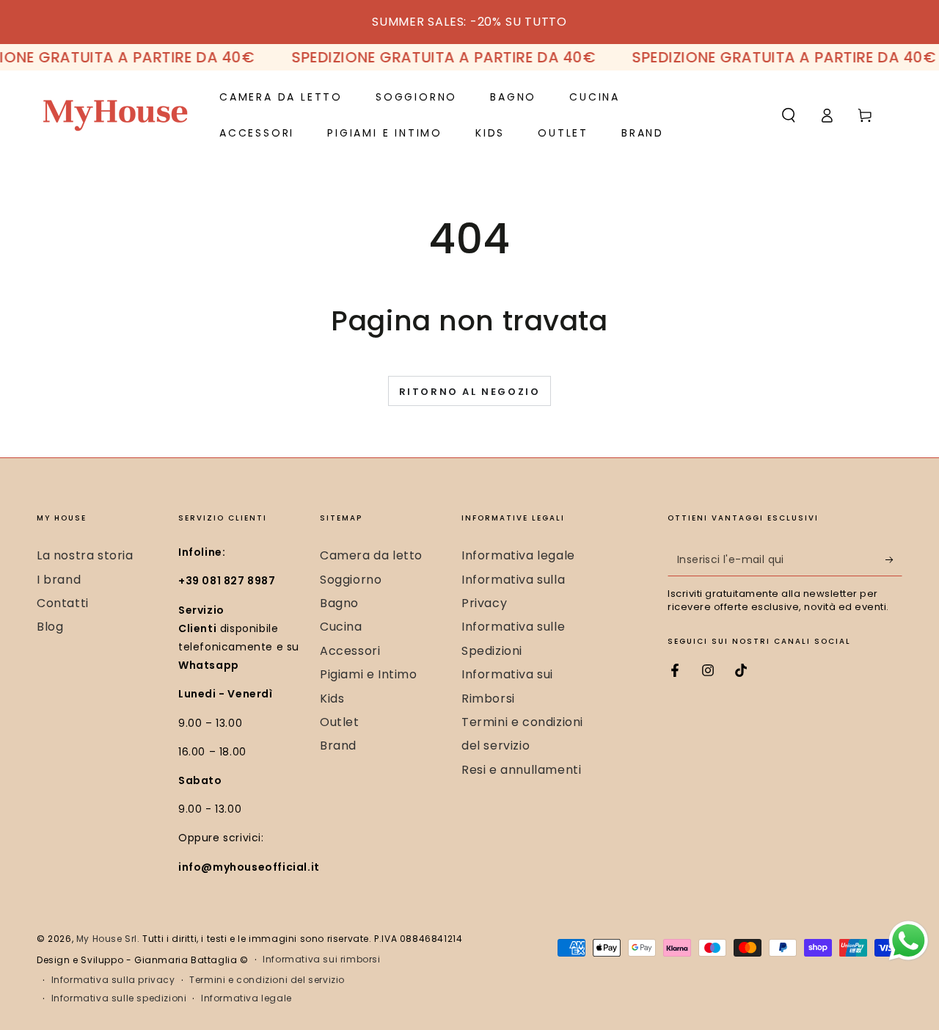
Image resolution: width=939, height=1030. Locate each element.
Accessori (350, 650)
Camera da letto (371, 555)
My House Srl (106, 938)
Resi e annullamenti (521, 769)
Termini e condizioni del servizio (267, 980)
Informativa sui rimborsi (321, 959)
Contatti (63, 603)
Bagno (339, 603)
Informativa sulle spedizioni (119, 998)
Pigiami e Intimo (368, 674)
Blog (50, 626)
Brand (338, 745)
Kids (332, 698)
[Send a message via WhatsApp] (908, 941)
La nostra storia (85, 555)
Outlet (339, 722)
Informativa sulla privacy (113, 980)
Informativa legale (518, 555)
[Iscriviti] (893, 559)
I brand (59, 579)
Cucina (341, 626)
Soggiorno (350, 579)
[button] (789, 115)
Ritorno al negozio (470, 392)
